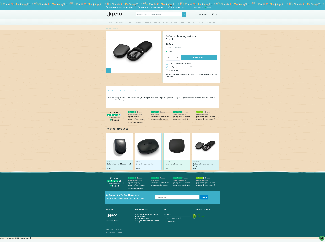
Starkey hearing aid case (174, 164)
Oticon (129, 22)
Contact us (167, 215)
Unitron (174, 22)
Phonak (138, 22)
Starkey (200, 22)
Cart (107, 229)
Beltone (191, 22)
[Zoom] (108, 70)
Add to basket (200, 57)
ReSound (147, 22)
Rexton (157, 22)
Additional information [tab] (129, 91)
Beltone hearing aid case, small (119, 164)
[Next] (219, 152)
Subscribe (204, 197)
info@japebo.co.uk (117, 221)
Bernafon (119, 22)
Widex (183, 22)
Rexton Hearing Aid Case (145, 164)
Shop (111, 22)
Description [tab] (112, 91)
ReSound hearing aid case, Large (203, 165)
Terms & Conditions (116, 229)
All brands (211, 22)
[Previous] (106, 152)
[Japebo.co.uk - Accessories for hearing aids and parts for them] (115, 14)
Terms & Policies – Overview (173, 218)
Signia (165, 22)
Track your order (169, 221)
